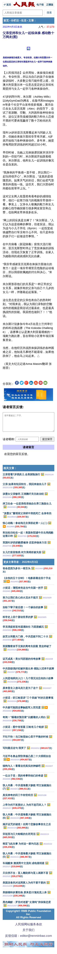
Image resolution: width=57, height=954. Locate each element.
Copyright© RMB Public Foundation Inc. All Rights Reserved (28, 914)
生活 (23, 20)
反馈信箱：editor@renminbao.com (28, 935)
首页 (6, 20)
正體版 (49, 4)
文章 (31, 20)
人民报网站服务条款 (28, 924)
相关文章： (10, 468)
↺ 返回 (8, 4)
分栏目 (15, 20)
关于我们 (28, 930)
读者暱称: (9, 439)
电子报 (40, 4)
